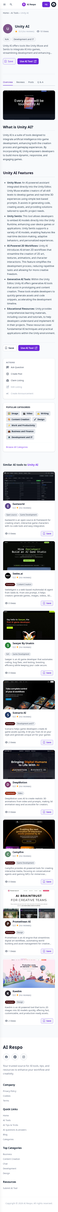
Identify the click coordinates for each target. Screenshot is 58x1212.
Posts (31, 82)
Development (9, 1168)
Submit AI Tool (10, 1188)
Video (20, 793)
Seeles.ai (18, 573)
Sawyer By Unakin (23, 643)
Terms (6, 1100)
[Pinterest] (15, 1056)
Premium (10, 584)
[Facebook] (6, 1056)
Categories (8, 1139)
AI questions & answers (14, 1129)
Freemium (10, 793)
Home (6, 12)
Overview (8, 82)
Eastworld (19, 504)
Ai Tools (15, 12)
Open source (11, 514)
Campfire (18, 852)
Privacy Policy (9, 1091)
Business (7, 1154)
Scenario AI (19, 712)
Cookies (7, 1095)
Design (20, 932)
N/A (7, 39)
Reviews (20, 82)
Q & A (40, 82)
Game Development (28, 514)
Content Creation (24, 584)
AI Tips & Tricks (10, 1125)
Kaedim (17, 991)
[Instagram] (23, 1056)
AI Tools (7, 1120)
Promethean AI (22, 921)
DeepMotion (20, 782)
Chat (5, 1163)
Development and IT (24, 39)
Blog (5, 1134)
